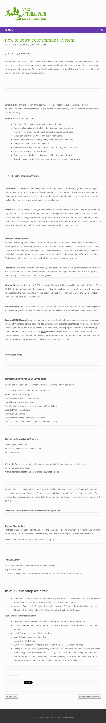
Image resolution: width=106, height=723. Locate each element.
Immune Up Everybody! (89, 696)
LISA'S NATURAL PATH (38, 45)
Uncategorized (14, 675)
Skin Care (11, 696)
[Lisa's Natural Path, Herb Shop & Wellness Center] (25, 13)
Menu (10, 30)
